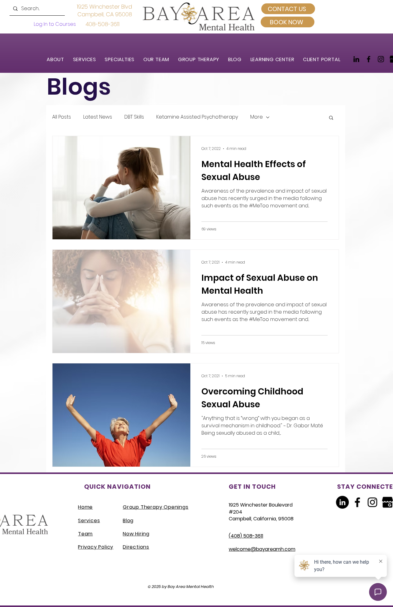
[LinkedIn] (356, 59)
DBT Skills (134, 117)
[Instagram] (381, 59)
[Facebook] (368, 59)
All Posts (61, 117)
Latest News (97, 117)
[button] (87, 59)
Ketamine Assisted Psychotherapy (197, 117)
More (256, 117)
